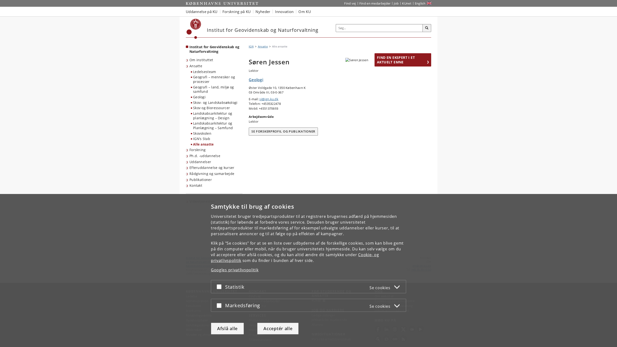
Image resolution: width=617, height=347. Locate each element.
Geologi (199, 97)
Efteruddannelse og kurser (212, 167)
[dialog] (308, 270)
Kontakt (195, 185)
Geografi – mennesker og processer (214, 79)
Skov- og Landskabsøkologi (215, 102)
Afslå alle (227, 328)
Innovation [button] (284, 11)
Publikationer (200, 179)
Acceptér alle (277, 328)
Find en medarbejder (375, 3)
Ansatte (195, 66)
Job (396, 3)
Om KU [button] (304, 11)
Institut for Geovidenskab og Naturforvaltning (214, 49)
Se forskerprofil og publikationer (283, 131)
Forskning (197, 149)
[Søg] (427, 28)
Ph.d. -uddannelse (204, 155)
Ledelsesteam (204, 71)
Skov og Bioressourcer (211, 108)
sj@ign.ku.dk (268, 99)
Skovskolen (202, 133)
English (420, 3)
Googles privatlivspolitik (235, 270)
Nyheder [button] (262, 11)
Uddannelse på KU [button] (202, 11)
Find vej (350, 3)
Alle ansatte (203, 144)
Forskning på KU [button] (236, 11)
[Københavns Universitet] (194, 29)
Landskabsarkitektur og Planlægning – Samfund (213, 125)
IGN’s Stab (201, 138)
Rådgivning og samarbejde (211, 173)
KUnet (406, 3)
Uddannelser (200, 162)
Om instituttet (201, 60)
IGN (251, 46)
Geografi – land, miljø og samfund (213, 89)
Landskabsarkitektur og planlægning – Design (212, 115)
